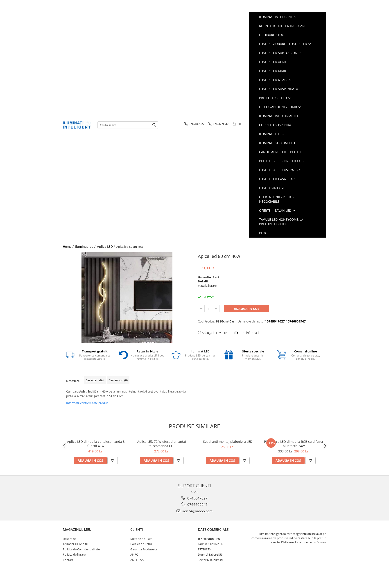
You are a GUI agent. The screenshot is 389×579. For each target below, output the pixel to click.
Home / (69, 246)
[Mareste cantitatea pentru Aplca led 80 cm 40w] (216, 308)
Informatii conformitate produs (87, 403)
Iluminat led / (85, 246)
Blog (263, 233)
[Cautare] (154, 125)
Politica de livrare (74, 554)
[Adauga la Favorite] (112, 460)
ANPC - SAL (137, 560)
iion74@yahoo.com (197, 511)
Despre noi (70, 539)
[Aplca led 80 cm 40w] (127, 297)
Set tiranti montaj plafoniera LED (227, 441)
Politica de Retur (141, 544)
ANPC (134, 554)
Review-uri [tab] (118, 380)
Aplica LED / (106, 246)
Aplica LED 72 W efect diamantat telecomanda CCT (161, 443)
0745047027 (197, 498)
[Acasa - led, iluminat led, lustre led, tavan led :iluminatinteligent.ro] (77, 125)
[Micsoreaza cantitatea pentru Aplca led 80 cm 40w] (201, 308)
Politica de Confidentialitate (81, 549)
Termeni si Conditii (75, 544)
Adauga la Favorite (214, 333)
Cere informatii (248, 333)
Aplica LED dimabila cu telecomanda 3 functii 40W (96, 443)
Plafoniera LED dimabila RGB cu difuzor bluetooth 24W (293, 443)
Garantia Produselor (143, 549)
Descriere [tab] (72, 381)
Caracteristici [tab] (95, 380)
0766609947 (197, 504)
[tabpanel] (127, 297)
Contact (68, 560)
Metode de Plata (141, 539)
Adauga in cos (246, 309)
